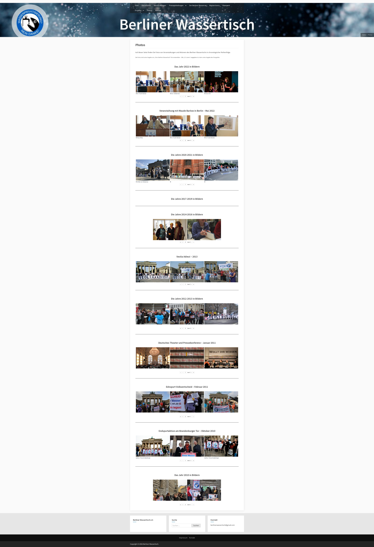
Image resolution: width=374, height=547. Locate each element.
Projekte (138, 10)
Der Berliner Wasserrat (197, 5)
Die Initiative (146, 5)
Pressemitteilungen (176, 5)
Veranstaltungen (160, 5)
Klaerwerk (226, 5)
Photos (149, 10)
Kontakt (158, 10)
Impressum (183, 538)
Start (137, 5)
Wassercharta (214, 5)
